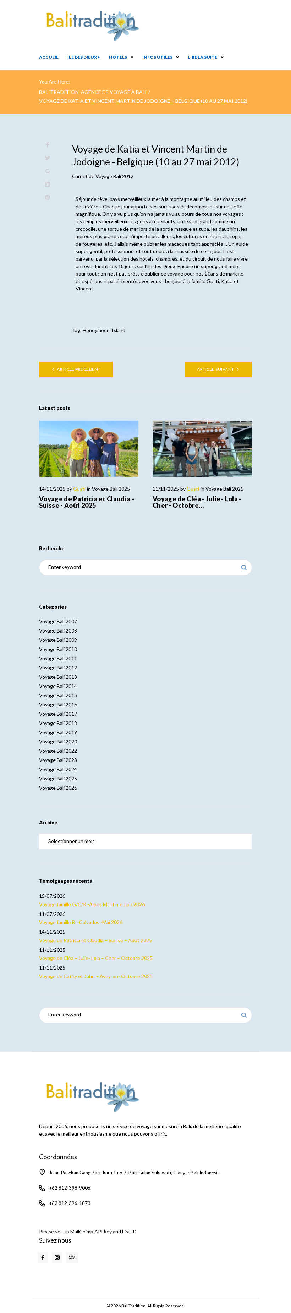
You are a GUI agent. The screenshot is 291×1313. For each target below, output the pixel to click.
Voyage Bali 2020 (58, 741)
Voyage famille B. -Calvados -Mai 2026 (80, 922)
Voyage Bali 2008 (58, 631)
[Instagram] (57, 1257)
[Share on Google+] (47, 171)
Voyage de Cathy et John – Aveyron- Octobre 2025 (96, 976)
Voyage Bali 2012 (114, 176)
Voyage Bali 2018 (58, 723)
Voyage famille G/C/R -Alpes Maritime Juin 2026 (92, 904)
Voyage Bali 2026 (58, 788)
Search (244, 568)
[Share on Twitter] (47, 158)
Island (118, 330)
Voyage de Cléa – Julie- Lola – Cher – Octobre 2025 (96, 958)
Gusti (79, 489)
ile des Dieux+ (83, 57)
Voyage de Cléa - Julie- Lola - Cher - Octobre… (197, 502)
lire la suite (202, 57)
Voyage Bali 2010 (58, 649)
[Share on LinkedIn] (47, 184)
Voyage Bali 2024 (58, 769)
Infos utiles (157, 57)
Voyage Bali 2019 (58, 732)
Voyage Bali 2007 (58, 621)
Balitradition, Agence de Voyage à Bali (93, 92)
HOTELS (118, 57)
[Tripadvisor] (72, 1257)
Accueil (49, 57)
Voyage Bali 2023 (58, 760)
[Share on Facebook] (47, 145)
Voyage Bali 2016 (58, 704)
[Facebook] (43, 1257)
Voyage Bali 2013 (58, 677)
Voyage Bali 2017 (58, 714)
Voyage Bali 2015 (58, 695)
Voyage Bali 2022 (58, 751)
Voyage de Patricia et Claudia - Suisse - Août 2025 (86, 502)
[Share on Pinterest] (47, 197)
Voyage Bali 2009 (58, 640)
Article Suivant (215, 369)
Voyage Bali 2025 (111, 489)
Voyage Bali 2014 (58, 686)
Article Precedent (78, 369)
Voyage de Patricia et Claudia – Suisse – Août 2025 (95, 940)
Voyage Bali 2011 (58, 658)
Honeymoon (96, 330)
